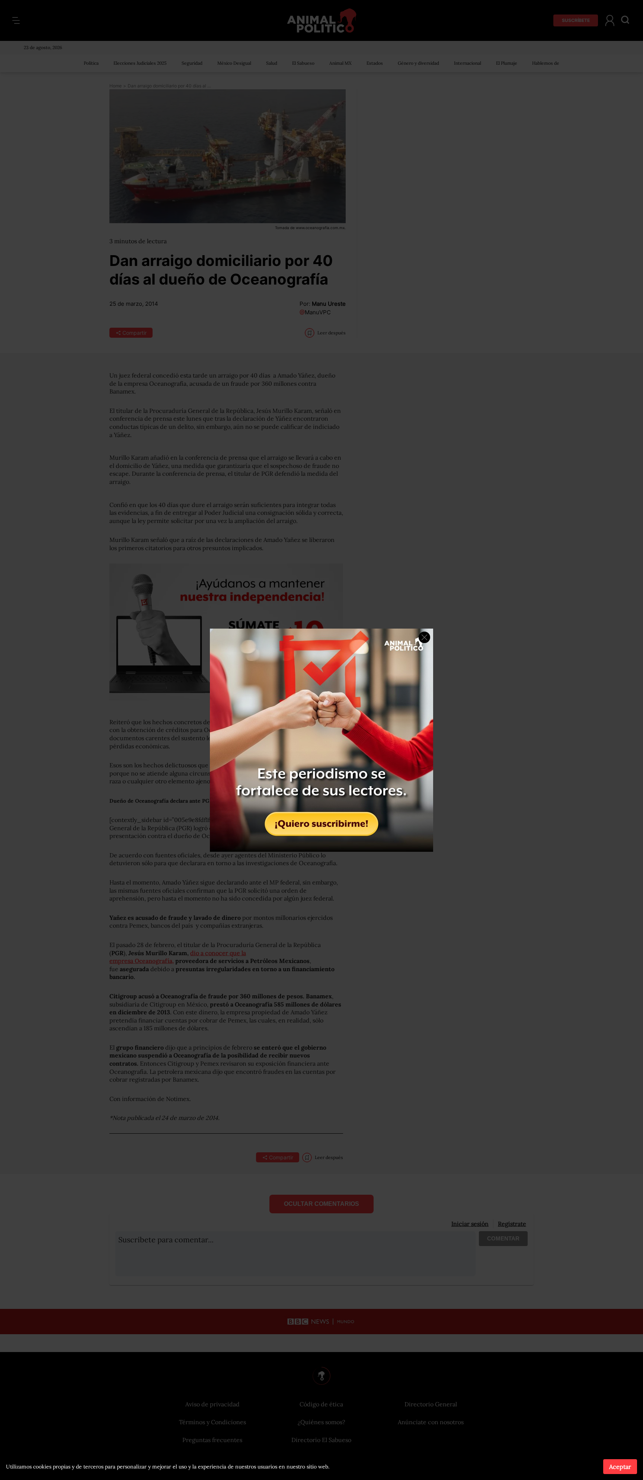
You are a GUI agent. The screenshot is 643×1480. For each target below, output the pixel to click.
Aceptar (620, 1466)
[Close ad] (424, 637)
